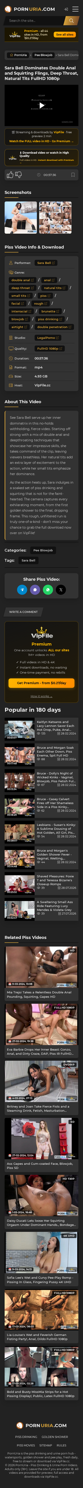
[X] (61, 590)
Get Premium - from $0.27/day (41, 683)
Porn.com (34, 9)
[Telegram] (22, 590)
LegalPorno (46, 338)
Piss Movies (26, 1445)
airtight (17, 327)
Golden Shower (55, 1437)
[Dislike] (18, 175)
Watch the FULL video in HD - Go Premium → (41, 141)
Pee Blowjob (43, 55)
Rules (61, 1445)
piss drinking (48, 319)
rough (38, 303)
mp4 (39, 367)
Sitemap (45, 1445)
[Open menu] (75, 9)
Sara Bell (44, 263)
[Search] (71, 20)
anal (47, 280)
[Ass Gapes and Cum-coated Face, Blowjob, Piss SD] (41, 1138)
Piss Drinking (26, 1437)
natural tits (53, 288)
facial (16, 303)
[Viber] (35, 590)
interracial (19, 311)
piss (43, 296)
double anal (21, 280)
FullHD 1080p (47, 348)
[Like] (10, 175)
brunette (48, 311)
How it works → (42, 696)
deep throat (21, 288)
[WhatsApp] (48, 590)
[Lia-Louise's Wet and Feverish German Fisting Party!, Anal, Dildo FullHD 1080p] (41, 1309)
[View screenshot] (21, 217)
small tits (19, 296)
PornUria (20, 55)
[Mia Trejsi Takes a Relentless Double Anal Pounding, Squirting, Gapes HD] (41, 967)
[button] (66, 9)
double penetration (52, 327)
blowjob (18, 319)
